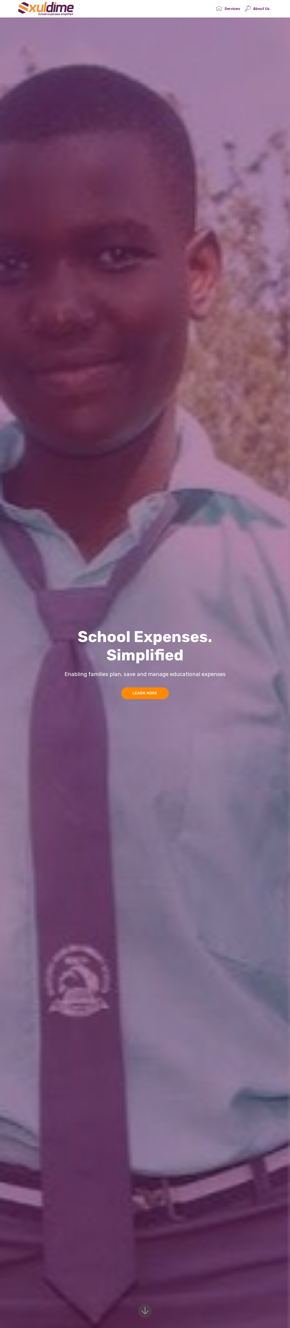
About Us (261, 9)
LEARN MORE (145, 693)
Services (232, 9)
